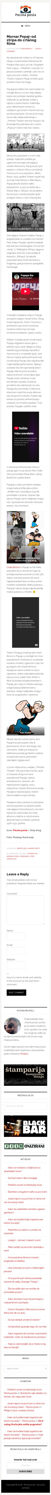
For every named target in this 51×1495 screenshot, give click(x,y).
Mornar (10, 856)
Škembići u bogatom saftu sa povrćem (27, 1192)
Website (11, 959)
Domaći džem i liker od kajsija (22, 1178)
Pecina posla (25, 11)
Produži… (24, 1053)
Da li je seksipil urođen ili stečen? (24, 1320)
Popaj (17, 856)
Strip (32, 856)
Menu (27, 26)
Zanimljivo (11, 859)
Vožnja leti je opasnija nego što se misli (27, 1326)
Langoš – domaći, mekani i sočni (24, 1240)
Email (10, 945)
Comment (12, 893)
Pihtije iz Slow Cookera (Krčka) (19, 1410)
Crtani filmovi (13, 567)
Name (10, 930)
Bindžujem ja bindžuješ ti (28, 848)
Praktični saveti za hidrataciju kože (25, 1185)
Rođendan (24, 856)
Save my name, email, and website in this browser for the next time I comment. (24, 981)
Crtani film (32, 854)
